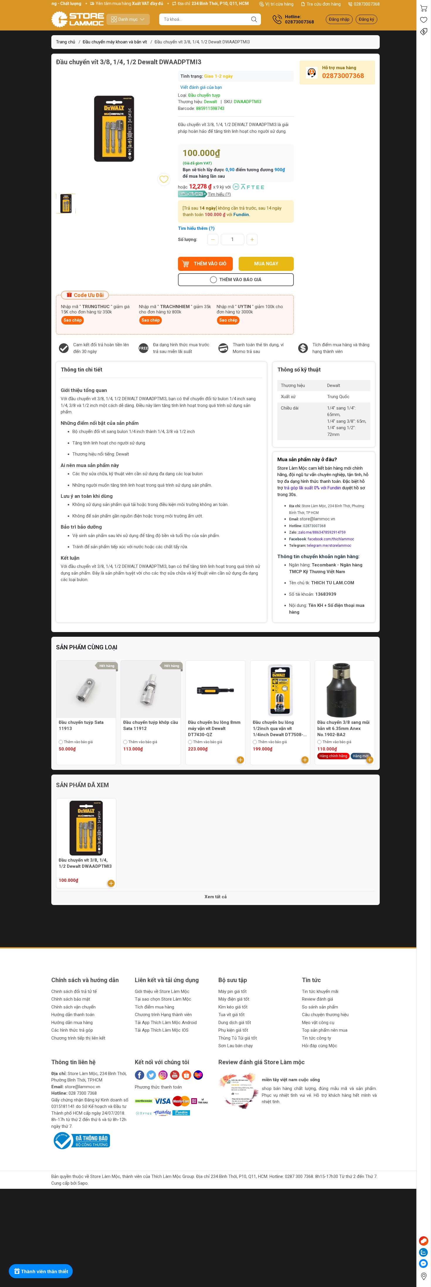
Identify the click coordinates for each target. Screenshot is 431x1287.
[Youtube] (174, 1075)
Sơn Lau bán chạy (235, 1045)
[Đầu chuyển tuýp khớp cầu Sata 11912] (86, 690)
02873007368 (367, 4)
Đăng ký (366, 19)
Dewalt (210, 101)
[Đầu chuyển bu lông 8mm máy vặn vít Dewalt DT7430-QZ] (151, 690)
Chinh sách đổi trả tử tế (74, 991)
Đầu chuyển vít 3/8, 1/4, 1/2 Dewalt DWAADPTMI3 (85, 863)
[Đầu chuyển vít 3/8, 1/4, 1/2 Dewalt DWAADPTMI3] (86, 828)
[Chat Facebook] (423, 1263)
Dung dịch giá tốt (234, 1022)
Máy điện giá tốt (233, 999)
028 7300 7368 (83, 1093)
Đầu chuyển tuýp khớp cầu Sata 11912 (86, 725)
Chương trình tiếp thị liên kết (78, 1038)
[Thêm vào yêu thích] (164, 179)
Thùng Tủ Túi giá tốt (237, 1038)
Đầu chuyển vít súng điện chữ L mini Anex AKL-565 (343, 725)
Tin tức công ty (316, 1038)
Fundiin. (241, 214)
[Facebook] (139, 1075)
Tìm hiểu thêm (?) (196, 228)
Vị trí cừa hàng (279, 4)
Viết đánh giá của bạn (201, 87)
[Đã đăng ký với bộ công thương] (80, 1140)
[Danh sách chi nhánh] (423, 1276)
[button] (229, 1116)
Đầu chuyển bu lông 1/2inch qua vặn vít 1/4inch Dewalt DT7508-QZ (213, 729)
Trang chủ (65, 42)
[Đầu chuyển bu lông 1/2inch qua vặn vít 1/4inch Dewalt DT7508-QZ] (215, 690)
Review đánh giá (317, 999)
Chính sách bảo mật (70, 999)
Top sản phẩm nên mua (324, 1030)
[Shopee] (186, 1075)
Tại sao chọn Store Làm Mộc (163, 999)
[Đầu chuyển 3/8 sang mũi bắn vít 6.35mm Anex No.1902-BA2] (280, 690)
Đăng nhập (339, 19)
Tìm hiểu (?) (219, 194)
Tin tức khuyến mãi (320, 991)
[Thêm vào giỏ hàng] (175, 759)
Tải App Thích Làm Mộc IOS (162, 1030)
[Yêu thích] (423, 19)
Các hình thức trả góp (72, 1030)
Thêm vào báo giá (240, 279)
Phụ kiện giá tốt (233, 1030)
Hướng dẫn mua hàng (72, 1022)
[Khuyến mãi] (423, 32)
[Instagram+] (163, 1075)
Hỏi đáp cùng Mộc (319, 1045)
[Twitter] (151, 1075)
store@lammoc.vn (317, 519)
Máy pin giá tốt (232, 991)
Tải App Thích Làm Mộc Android (166, 1022)
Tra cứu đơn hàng (324, 4)
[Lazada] (198, 1075)
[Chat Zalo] (423, 1252)
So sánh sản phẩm (320, 1007)
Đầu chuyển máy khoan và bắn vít (115, 42)
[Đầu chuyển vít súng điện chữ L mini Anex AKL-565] (344, 690)
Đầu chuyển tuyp (204, 95)
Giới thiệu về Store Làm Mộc (162, 991)
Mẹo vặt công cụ (318, 1022)
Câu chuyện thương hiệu (325, 1014)
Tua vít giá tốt (231, 1014)
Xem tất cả (216, 896)
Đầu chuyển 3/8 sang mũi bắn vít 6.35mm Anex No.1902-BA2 (279, 728)
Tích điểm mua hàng (154, 1007)
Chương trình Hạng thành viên (163, 1014)
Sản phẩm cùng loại (86, 647)
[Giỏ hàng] (423, 8)
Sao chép (73, 320)
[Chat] (423, 1241)
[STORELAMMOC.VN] (77, 19)
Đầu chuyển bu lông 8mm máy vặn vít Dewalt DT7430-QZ (149, 728)
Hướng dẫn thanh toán (72, 1014)
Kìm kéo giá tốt (232, 1007)
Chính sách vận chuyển (73, 1007)
